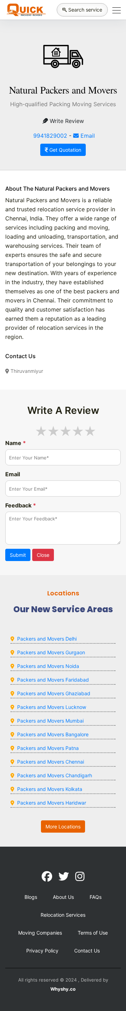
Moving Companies (40, 933)
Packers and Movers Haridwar (51, 803)
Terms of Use (93, 933)
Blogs (30, 897)
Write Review (66, 120)
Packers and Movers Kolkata (49, 789)
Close (43, 555)
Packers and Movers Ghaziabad (53, 693)
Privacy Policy (42, 951)
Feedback (20, 505)
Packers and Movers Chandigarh (54, 775)
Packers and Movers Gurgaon (51, 652)
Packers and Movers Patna (48, 748)
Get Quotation (64, 150)
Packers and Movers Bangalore (53, 734)
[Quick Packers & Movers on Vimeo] (79, 876)
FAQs (96, 897)
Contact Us (87, 951)
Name (15, 442)
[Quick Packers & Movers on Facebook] (47, 876)
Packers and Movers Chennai (50, 762)
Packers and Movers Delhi (47, 639)
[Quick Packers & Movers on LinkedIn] (63, 876)
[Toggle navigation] (114, 10)
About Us (63, 897)
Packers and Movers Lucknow (51, 707)
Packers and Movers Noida (48, 666)
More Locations (63, 826)
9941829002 (50, 135)
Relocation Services (63, 915)
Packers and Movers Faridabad (53, 680)
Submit (18, 555)
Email (87, 135)
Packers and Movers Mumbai (50, 721)
